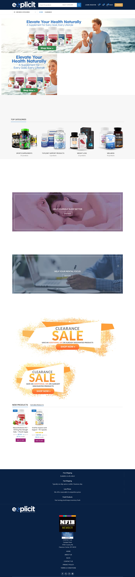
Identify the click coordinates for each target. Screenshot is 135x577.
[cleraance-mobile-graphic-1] (45, 380)
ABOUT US (68, 555)
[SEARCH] (79, 5)
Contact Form (67, 542)
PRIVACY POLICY (68, 565)
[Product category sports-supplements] (24, 141)
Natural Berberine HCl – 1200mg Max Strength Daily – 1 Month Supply (20, 430)
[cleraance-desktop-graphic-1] (67, 337)
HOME (68, 551)
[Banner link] (67, 211)
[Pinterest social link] (72, 573)
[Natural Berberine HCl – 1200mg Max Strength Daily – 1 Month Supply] (20, 417)
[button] (21, 440)
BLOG (68, 558)
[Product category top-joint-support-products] (53, 141)
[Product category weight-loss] (81, 141)
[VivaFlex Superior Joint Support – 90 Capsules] (39, 417)
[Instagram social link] (69, 573)
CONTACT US (68, 561)
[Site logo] (23, 5)
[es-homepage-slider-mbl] (29, 74)
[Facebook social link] (62, 573)
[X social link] (65, 573)
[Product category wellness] (110, 141)
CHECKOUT (119, 4)
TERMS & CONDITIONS (68, 568)
